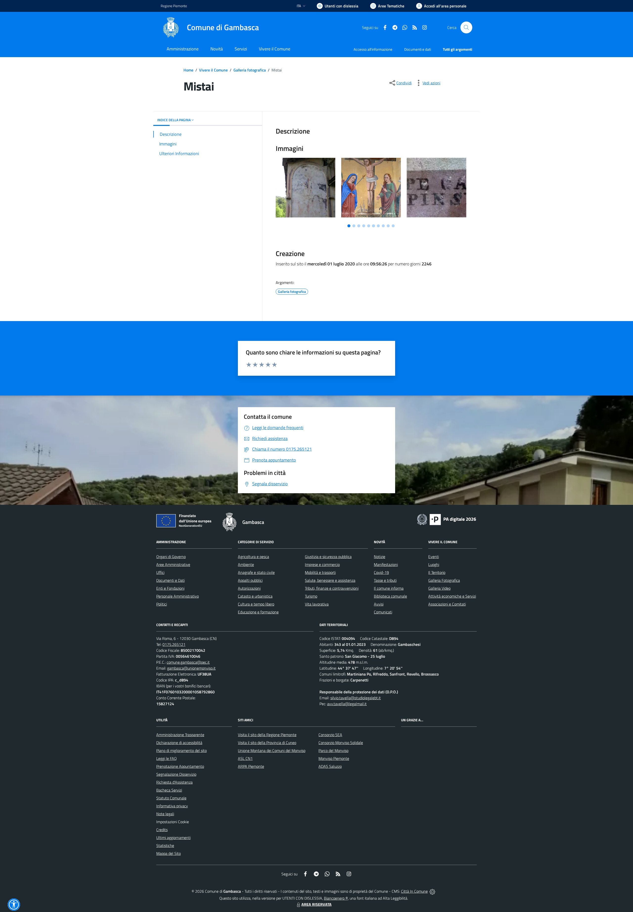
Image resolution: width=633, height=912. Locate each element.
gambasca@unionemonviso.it (191, 668)
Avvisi (379, 604)
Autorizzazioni (249, 588)
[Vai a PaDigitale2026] (446, 519)
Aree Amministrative (173, 564)
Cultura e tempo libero (256, 604)
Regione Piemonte (174, 5)
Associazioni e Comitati (447, 604)
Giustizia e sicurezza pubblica (328, 557)
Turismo (311, 596)
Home (188, 70)
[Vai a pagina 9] (388, 225)
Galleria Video (439, 588)
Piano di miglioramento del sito (181, 750)
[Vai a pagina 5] (368, 225)
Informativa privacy (172, 806)
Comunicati (383, 612)
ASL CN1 (245, 758)
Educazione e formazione (258, 612)
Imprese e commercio (322, 564)
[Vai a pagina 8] (383, 225)
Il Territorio (436, 572)
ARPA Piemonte (251, 766)
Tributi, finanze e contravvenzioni (332, 588)
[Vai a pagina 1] (348, 225)
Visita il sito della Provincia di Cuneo (267, 743)
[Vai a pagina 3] (358, 225)
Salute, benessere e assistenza (330, 580)
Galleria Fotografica (444, 580)
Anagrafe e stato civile (256, 572)
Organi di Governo (171, 557)
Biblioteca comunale (390, 596)
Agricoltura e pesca (253, 557)
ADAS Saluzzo (330, 766)
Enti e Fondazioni (170, 588)
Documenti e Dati (170, 580)
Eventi (433, 557)
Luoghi (433, 564)
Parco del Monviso (333, 750)
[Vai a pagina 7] (378, 225)
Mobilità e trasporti (320, 572)
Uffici (160, 572)
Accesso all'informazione (373, 49)
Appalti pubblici (250, 580)
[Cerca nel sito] (466, 27)
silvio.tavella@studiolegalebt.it (355, 698)
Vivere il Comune (213, 70)
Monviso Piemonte (333, 758)
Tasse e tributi (385, 580)
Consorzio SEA (330, 735)
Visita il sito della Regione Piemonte (267, 735)
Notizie (379, 557)
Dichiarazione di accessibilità (179, 743)
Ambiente (246, 564)
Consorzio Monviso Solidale (340, 743)
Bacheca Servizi (169, 790)
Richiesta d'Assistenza (174, 782)
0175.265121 (173, 644)
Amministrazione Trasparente (180, 735)
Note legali (165, 814)
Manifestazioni (386, 564)
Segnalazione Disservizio (176, 774)
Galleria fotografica (249, 70)
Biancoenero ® (336, 898)
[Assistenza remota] (432, 891)
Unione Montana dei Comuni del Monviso (271, 750)
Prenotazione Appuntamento (180, 766)
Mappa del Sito (168, 853)
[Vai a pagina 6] (373, 225)
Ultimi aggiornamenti (173, 838)
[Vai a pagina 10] (393, 225)
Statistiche (165, 845)
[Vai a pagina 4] (363, 225)
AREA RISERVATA (316, 904)
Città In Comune (414, 891)
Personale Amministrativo (177, 596)
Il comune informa (389, 588)
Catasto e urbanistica (255, 596)
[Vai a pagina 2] (353, 225)
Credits (162, 830)
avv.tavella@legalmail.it (347, 704)
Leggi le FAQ (166, 758)
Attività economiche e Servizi (452, 596)
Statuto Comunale (171, 798)
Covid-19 (381, 572)
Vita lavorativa (317, 604)
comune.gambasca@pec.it (188, 662)
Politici (161, 604)
